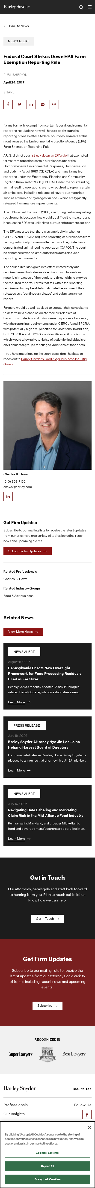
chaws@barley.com (17, 487)
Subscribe (45, 1005)
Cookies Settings (47, 1152)
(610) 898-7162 (14, 481)
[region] (47, 1154)
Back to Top (82, 1089)
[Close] (89, 1128)
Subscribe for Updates (25, 551)
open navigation (89, 7)
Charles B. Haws (15, 474)
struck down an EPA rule (49, 155)
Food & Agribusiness (18, 596)
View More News (20, 631)
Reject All (47, 1166)
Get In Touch (45, 918)
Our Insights (14, 1114)
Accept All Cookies (47, 1179)
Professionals (15, 1105)
